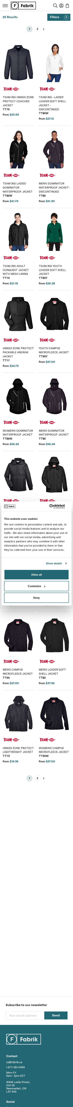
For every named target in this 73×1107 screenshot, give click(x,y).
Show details (54, 563)
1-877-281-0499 (15, 1067)
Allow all (36, 574)
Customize (34, 586)
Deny (36, 597)
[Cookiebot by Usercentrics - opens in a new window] (53, 506)
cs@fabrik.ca (14, 1062)
